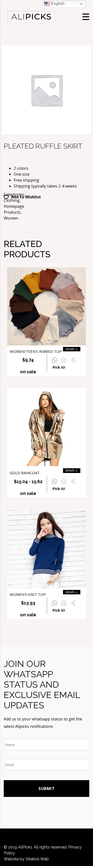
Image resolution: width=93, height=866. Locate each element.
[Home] (31, 16)
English (57, 3)
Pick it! (59, 367)
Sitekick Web (37, 859)
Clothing (12, 200)
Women (11, 218)
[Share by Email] (63, 362)
